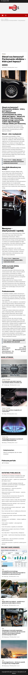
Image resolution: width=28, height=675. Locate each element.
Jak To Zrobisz (5, 463)
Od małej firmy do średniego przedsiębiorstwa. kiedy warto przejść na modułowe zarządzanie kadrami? (13, 573)
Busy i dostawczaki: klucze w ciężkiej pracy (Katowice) (14, 511)
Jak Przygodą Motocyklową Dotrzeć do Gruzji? (20, 349)
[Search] (26, 15)
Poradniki (8, 379)
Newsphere (20, 671)
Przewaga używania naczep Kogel (9, 513)
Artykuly (4, 53)
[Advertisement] (14, 37)
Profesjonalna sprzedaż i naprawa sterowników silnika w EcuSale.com (12, 382)
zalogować (11, 452)
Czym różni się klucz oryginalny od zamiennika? (12, 526)
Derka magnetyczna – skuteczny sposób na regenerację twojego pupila (13, 662)
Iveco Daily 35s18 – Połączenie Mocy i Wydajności (13, 532)
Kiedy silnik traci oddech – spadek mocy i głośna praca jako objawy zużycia (13, 602)
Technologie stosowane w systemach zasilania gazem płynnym (12, 439)
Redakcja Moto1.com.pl (12, 67)
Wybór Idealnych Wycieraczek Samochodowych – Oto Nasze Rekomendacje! (8, 350)
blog (7, 437)
